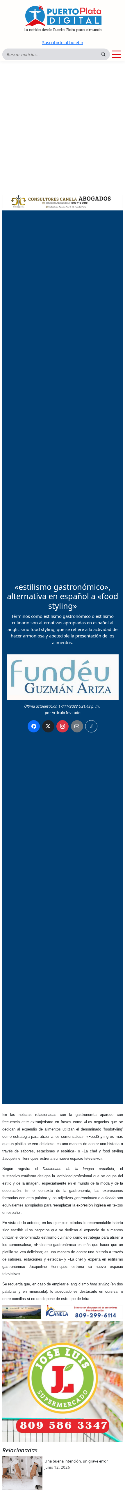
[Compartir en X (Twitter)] (48, 726)
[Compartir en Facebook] (34, 726)
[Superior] (62, 201)
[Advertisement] (62, 126)
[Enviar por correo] (77, 726)
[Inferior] (62, 1311)
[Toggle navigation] (116, 54)
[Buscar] (103, 54)
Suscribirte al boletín (62, 42)
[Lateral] (62, 1381)
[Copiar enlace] (91, 726)
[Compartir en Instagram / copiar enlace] (62, 726)
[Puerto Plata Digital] (62, 18)
